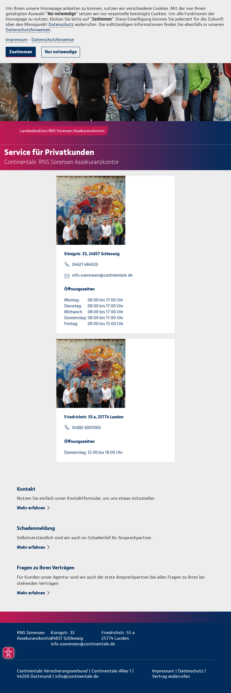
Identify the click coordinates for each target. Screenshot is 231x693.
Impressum (17, 39)
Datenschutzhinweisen (28, 29)
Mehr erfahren (31, 507)
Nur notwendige (61, 51)
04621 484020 (85, 264)
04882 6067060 (86, 427)
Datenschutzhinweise (53, 39)
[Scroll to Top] (218, 675)
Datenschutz (61, 24)
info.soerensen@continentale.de (102, 275)
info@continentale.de (76, 676)
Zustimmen (20, 51)
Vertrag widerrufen (171, 676)
